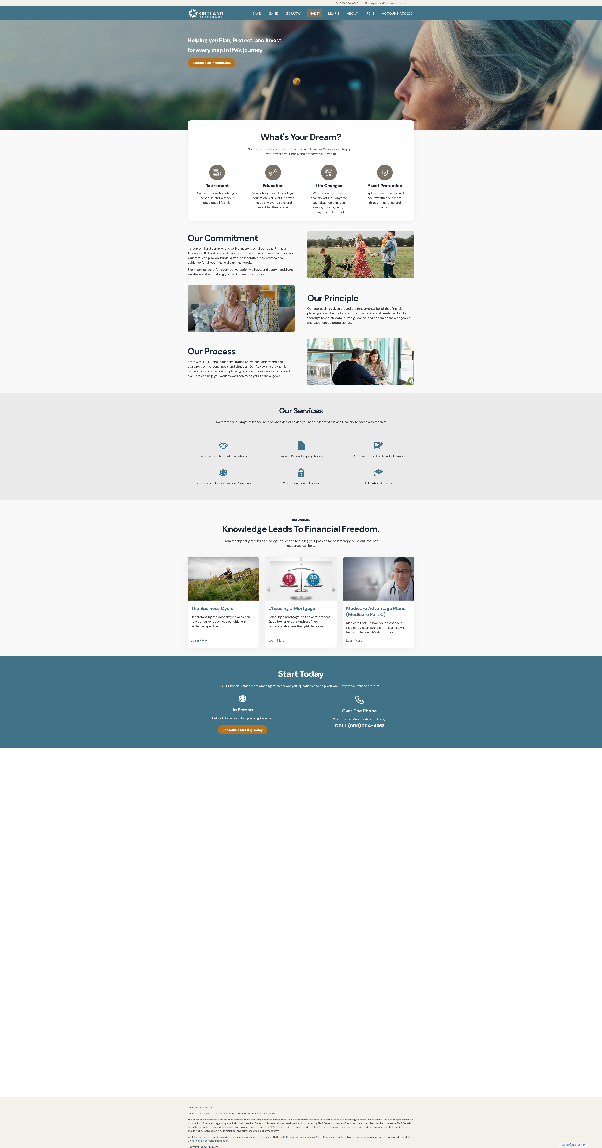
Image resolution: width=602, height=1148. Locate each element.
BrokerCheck (267, 1113)
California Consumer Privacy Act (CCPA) (306, 1137)
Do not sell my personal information (208, 1140)
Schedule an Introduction (211, 63)
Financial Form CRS (203, 1107)
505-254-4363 (349, 3)
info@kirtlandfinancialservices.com (388, 3)
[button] (257, 13)
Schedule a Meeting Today (243, 730)
